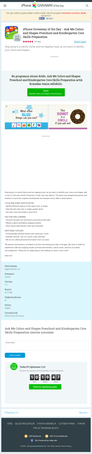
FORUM (81, 423)
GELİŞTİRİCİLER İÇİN (25, 423)
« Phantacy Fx (11, 412)
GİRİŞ (9, 423)
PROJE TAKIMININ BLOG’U (46, 428)
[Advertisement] (55, 63)
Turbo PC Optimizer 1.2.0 (32, 366)
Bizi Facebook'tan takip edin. (46, 440)
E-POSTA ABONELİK (46, 423)
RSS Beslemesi (35, 436)
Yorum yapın (80, 42)
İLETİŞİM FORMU (67, 423)
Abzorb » (83, 412)
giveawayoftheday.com (38, 446)
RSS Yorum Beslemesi (59, 436)
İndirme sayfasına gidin (45, 386)
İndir (47, 92)
